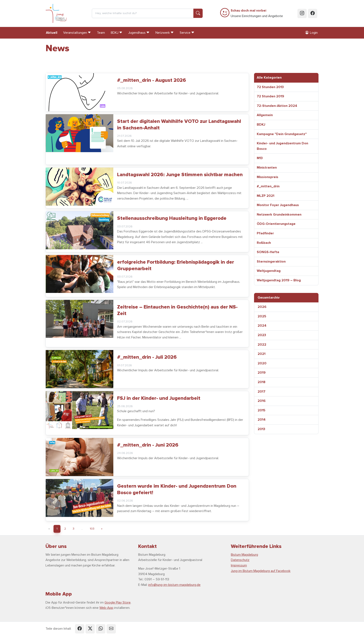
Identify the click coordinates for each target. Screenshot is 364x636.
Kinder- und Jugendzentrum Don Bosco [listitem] (282, 146)
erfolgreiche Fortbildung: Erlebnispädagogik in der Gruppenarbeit (175, 265)
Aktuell (51, 33)
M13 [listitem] (260, 158)
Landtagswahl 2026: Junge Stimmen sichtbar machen (180, 175)
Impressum (239, 565)
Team (101, 33)
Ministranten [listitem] (267, 167)
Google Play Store (117, 602)
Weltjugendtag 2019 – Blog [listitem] (279, 280)
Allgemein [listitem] (265, 115)
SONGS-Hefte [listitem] (268, 252)
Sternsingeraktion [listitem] (271, 261)
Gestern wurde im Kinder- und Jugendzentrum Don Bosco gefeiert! (176, 489)
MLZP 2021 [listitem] (265, 196)
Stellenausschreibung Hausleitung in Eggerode (171, 218)
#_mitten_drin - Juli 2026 (147, 357)
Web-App (106, 608)
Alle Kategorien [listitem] (269, 77)
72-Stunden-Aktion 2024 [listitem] (277, 106)
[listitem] (286, 298)
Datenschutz (240, 560)
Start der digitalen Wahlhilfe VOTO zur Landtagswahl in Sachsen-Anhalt (179, 124)
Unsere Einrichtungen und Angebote (257, 13)
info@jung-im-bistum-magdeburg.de (174, 585)
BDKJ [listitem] (261, 124)
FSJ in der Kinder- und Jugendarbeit (158, 398)
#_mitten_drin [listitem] (268, 186)
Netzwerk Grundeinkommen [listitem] (279, 214)
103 (92, 528)
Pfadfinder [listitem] (265, 233)
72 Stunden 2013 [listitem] (270, 87)
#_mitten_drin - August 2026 (151, 80)
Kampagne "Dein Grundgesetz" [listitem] (282, 134)
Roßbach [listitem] (264, 243)
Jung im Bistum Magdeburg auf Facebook (260, 571)
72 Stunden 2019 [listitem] (270, 96)
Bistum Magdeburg (244, 555)
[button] (79, 628)
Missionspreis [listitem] (267, 177)
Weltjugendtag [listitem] (269, 271)
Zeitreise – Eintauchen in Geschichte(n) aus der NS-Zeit (177, 310)
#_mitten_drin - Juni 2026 (147, 445)
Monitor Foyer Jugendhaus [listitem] (278, 205)
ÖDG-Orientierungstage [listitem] (276, 224)
